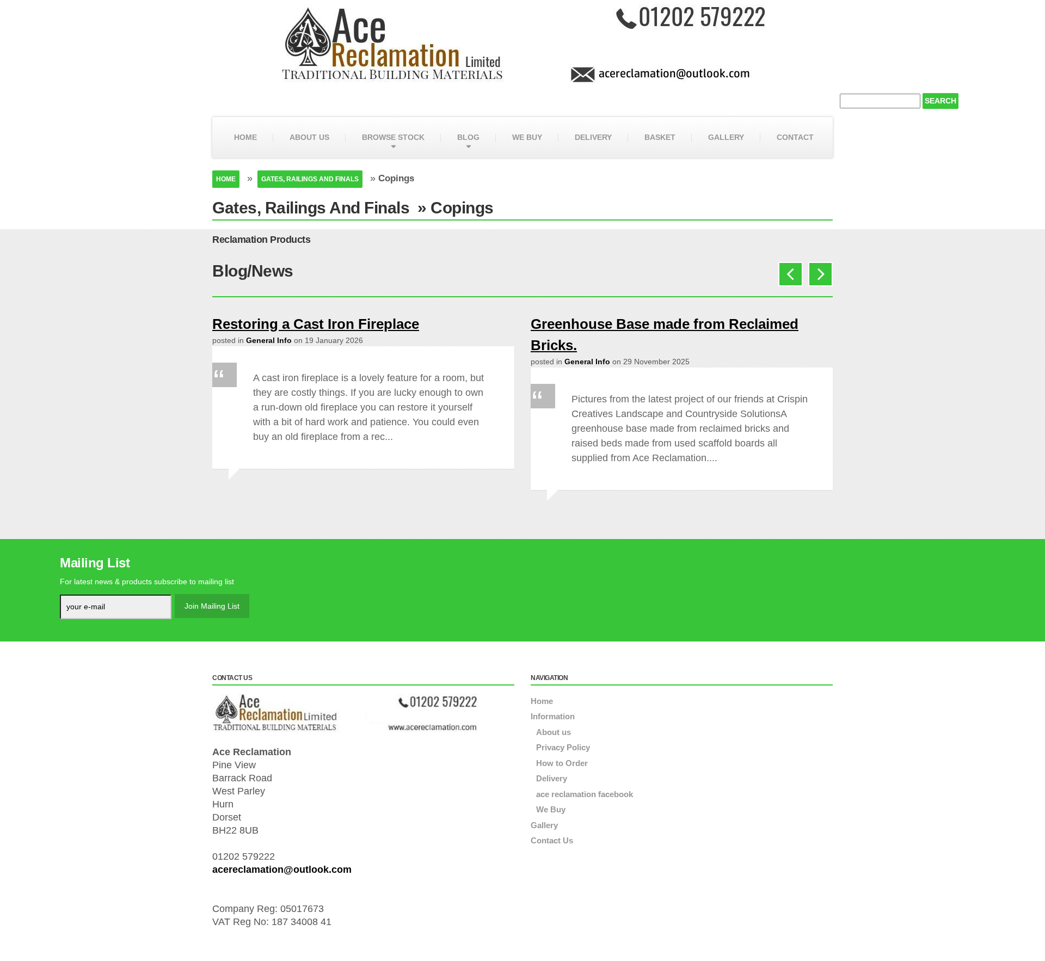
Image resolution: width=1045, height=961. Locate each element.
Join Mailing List (212, 606)
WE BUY (527, 137)
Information (553, 716)
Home (226, 179)
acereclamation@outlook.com (282, 869)
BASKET (659, 137)
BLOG (468, 137)
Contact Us (552, 840)
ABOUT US (309, 137)
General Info (269, 340)
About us (553, 732)
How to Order (562, 763)
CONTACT (795, 137)
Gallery (544, 825)
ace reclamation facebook (584, 794)
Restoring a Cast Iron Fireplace (315, 324)
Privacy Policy (563, 747)
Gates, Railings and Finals (310, 179)
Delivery (551, 778)
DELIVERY (593, 137)
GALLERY (726, 137)
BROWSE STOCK (393, 137)
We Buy (550, 809)
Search (940, 100)
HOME (245, 137)
